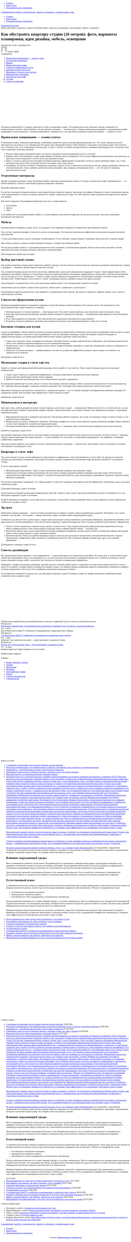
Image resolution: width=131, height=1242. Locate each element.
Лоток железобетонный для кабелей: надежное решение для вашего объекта (62, 1210)
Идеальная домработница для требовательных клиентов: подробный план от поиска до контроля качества (52, 767)
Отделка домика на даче (31, 1215)
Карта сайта (11, 5)
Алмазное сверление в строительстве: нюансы (26, 924)
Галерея (9, 3)
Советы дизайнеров (14, 81)
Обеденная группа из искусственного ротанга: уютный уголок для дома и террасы (42, 772)
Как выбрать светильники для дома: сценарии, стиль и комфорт (34, 921)
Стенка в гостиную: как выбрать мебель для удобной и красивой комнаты (38, 926)
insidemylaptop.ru (64, 1237)
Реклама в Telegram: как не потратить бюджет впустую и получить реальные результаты (44, 933)
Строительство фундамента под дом (40, 1208)
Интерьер (10, 669)
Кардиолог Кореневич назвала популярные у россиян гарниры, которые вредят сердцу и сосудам (62, 1213)
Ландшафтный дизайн (16, 672)
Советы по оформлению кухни (19, 67)
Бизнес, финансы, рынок (17, 662)
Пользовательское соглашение (19, 8)
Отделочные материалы (16, 60)
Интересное (13, 25)
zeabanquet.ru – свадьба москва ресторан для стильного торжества (34, 770)
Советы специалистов (15, 676)
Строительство (12, 679)
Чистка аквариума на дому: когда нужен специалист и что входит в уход (37, 919)
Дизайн (9, 665)
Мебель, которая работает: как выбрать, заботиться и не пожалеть (34, 935)
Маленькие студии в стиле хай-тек (21, 72)
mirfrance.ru (77, 1237)
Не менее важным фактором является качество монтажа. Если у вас (36, 848)
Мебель (9, 63)
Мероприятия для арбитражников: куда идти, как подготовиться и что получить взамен (44, 938)
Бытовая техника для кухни (18, 70)
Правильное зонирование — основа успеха (25, 58)
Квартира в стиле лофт (16, 77)
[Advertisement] (42, 104)
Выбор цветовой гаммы (16, 65)
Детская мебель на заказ (16, 928)
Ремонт (9, 674)
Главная (4, 25)
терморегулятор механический (79, 848)
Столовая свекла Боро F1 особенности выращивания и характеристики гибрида (41, 931)
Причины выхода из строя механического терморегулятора (32, 774)
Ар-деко (9, 79)
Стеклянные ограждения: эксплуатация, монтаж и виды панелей (34, 765)
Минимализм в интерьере (17, 74)
